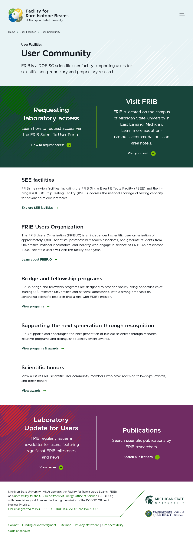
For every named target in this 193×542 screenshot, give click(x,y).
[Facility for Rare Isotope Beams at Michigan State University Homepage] (38, 15)
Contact (13, 525)
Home (11, 32)
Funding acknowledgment (39, 525)
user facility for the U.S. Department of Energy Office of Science (55, 496)
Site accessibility (112, 525)
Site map (65, 525)
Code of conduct (19, 531)
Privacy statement (87, 525)
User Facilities (28, 32)
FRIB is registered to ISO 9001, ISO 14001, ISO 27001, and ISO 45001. (53, 509)
